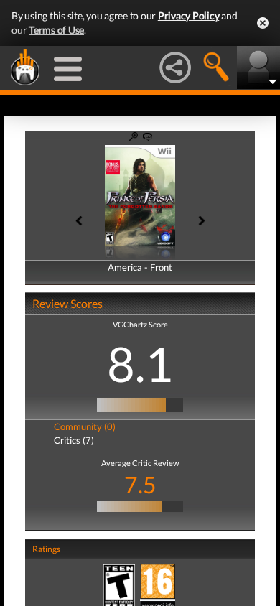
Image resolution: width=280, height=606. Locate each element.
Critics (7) (74, 440)
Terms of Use (56, 30)
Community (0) (85, 426)
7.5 (140, 484)
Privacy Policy (189, 15)
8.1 (140, 363)
